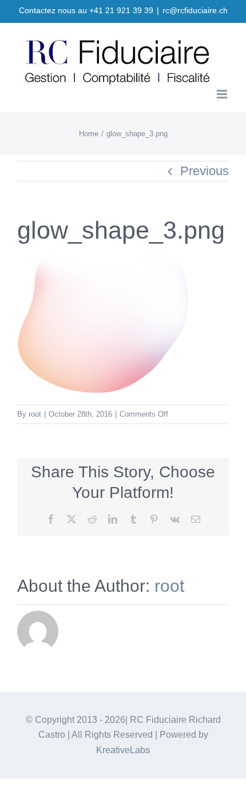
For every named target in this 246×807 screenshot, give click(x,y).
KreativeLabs (123, 750)
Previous (204, 171)
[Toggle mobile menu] (223, 94)
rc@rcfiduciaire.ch (195, 10)
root (35, 414)
